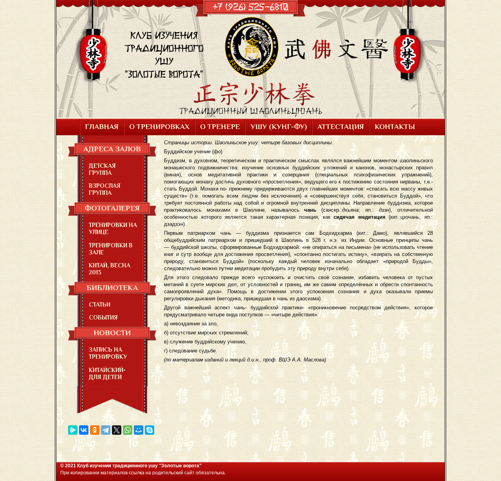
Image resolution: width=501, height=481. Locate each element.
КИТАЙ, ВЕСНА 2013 (109, 269)
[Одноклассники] (94, 430)
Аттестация (340, 126)
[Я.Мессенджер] (72, 430)
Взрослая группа (105, 189)
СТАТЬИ (99, 304)
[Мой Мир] (138, 430)
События (103, 317)
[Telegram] (105, 430)
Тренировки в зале (111, 249)
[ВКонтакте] (83, 430)
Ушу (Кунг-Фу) (278, 126)
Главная (102, 126)
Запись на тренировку (108, 353)
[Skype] (149, 430)
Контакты (395, 126)
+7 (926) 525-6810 (250, 6)
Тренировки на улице (113, 228)
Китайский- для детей (107, 373)
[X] (116, 430)
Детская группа (102, 169)
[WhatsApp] (127, 430)
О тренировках (159, 126)
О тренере (220, 126)
